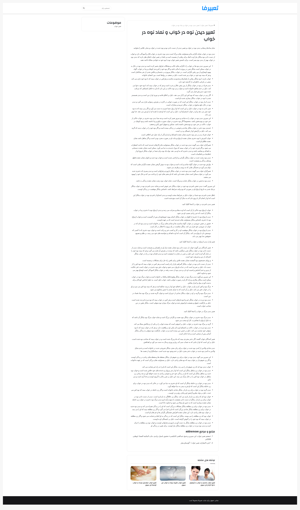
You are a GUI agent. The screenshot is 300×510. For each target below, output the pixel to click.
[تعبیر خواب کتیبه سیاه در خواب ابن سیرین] (173, 473)
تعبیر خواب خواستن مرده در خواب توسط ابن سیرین (144, 484)
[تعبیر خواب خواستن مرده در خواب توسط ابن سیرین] (143, 473)
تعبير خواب (204, 25)
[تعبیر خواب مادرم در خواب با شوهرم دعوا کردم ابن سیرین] (202, 473)
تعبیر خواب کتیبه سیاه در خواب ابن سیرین (173, 484)
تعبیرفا (211, 25)
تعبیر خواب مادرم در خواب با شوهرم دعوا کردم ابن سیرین (202, 484)
